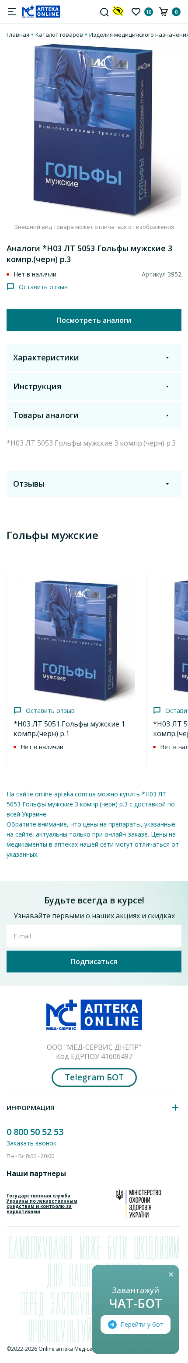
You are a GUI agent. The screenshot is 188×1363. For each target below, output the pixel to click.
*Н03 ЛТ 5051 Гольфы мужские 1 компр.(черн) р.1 (69, 728)
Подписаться (94, 961)
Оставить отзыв (43, 287)
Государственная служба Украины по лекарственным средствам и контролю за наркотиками (42, 1203)
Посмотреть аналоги (94, 320)
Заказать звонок (31, 1143)
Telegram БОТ (94, 1077)
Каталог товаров (59, 34)
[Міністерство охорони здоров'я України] (139, 1204)
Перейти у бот (142, 1324)
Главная (18, 34)
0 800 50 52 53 (35, 1132)
